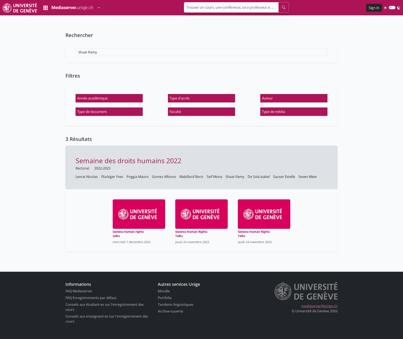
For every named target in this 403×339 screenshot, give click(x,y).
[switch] (392, 7)
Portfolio (165, 297)
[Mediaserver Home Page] (68, 8)
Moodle (164, 291)
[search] (284, 7)
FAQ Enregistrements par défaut (90, 297)
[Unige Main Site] (20, 8)
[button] (109, 98)
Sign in (374, 7)
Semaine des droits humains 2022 (128, 160)
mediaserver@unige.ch (319, 306)
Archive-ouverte (170, 311)
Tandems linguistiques (176, 304)
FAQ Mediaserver (78, 291)
